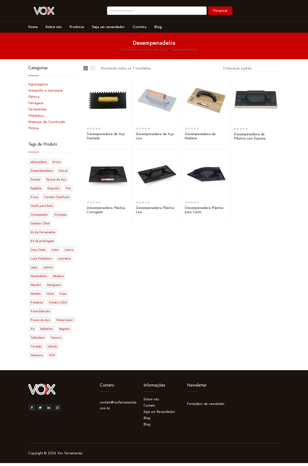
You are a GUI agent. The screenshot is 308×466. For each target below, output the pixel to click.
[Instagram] (57, 407)
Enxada (35, 179)
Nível (50, 294)
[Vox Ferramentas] (44, 10)
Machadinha (39, 276)
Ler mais (127, 82)
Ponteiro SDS (58, 302)
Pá (32, 329)
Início (114, 49)
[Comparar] (127, 90)
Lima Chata (38, 250)
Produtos (77, 26)
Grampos (60, 215)
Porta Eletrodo (40, 311)
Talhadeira (38, 337)
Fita (68, 188)
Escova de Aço (56, 179)
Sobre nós (53, 26)
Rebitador (46, 329)
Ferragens (36, 103)
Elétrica (33, 96)
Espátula (36, 188)
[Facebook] (31, 407)
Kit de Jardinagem (42, 241)
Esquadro (54, 188)
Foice (34, 197)
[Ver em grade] (86, 69)
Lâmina (48, 267)
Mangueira (54, 285)
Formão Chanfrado (57, 197)
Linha (55, 250)
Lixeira (69, 250)
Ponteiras (37, 302)
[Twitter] (40, 407)
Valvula (52, 346)
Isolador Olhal (40, 223)
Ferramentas (37, 109)
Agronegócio (38, 84)
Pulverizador (64, 320)
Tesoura (56, 337)
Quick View (127, 98)
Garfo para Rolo (42, 206)
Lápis (34, 267)
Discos (63, 171)
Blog (158, 26)
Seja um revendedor (108, 26)
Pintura (33, 128)
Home (33, 26)
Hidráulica (35, 115)
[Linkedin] (48, 407)
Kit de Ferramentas (43, 232)
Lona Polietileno (41, 258)
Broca (57, 162)
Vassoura (37, 355)
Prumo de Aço (40, 320)
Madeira (58, 276)
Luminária (64, 258)
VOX (52, 355)
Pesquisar (220, 10)
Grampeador (39, 215)
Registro (64, 329)
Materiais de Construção (46, 121)
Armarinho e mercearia (45, 90)
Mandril (36, 285)
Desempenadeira (42, 171)
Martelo (36, 294)
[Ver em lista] (93, 69)
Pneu (63, 294)
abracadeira (39, 162)
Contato (140, 26)
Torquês (36, 346)
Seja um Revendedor (159, 411)
